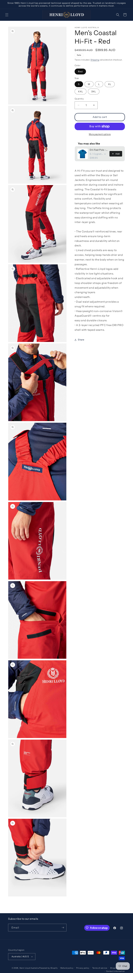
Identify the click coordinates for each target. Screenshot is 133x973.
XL (109, 84)
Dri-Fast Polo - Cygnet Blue (99, 149)
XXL (80, 91)
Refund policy (66, 968)
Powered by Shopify (48, 968)
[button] (6, 14)
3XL (93, 91)
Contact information (115, 971)
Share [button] (81, 339)
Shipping (95, 60)
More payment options (100, 134)
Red (80, 71)
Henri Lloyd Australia (29, 968)
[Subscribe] (62, 927)
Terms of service (99, 968)
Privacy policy (82, 968)
